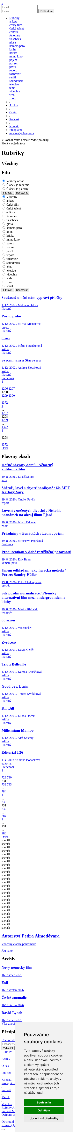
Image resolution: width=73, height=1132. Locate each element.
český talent (16, 28)
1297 (12, 388)
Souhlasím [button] (44, 1102)
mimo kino (16, 56)
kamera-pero (17, 46)
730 (9, 777)
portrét (13, 63)
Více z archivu (10, 1023)
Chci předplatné (11, 1040)
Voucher (7, 1104)
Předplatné (15, 129)
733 (9, 784)
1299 (5, 395)
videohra (14, 91)
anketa (13, 21)
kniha (12, 49)
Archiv (6, 1058)
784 (4, 791)
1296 (5, 388)
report (13, 70)
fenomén (14, 35)
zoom (12, 98)
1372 (5, 402)
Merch (6, 1097)
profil (12, 67)
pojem (13, 60)
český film (15, 25)
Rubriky (7, 1051)
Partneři (6, 1090)
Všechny (11, 196)
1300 (12, 395)
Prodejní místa (10, 1083)
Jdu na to (7, 950)
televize (14, 84)
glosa (12, 42)
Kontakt (6, 1079)
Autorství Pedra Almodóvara (31, 935)
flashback (15, 39)
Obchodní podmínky (14, 1121)
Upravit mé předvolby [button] (44, 1118)
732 (4, 784)
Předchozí (8, 378)
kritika (13, 53)
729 (4, 777)
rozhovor (14, 74)
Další (5, 448)
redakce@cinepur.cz (21, 133)
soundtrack (16, 81)
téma (12, 87)
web (12, 94)
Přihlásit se (46, 11)
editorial (14, 32)
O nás (5, 1065)
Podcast (6, 1072)
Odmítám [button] (44, 1110)
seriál (12, 77)
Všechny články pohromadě (19, 944)
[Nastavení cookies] (3, 1129)
